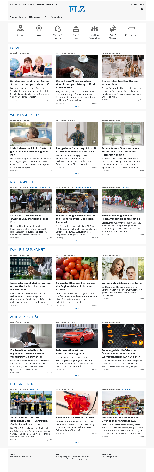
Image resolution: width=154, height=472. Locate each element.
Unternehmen (131, 28)
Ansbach (34, 390)
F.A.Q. (104, 457)
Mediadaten (106, 454)
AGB (57, 454)
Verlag (12, 454)
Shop (60, 4)
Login (141, 4)
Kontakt (134, 4)
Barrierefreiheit (61, 459)
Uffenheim (126, 390)
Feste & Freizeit (76, 28)
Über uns (22, 457)
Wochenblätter (29, 4)
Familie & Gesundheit (94, 28)
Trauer (49, 4)
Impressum (14, 457)
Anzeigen (40, 4)
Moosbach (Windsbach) (40, 188)
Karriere (20, 28)
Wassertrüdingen (84, 188)
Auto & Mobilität (113, 28)
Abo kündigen (85, 457)
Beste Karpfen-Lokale (54, 17)
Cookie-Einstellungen (74, 459)
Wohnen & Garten (57, 28)
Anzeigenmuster (111, 457)
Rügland (125, 188)
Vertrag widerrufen (88, 459)
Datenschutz (76, 457)
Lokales (39, 28)
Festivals (23, 17)
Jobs (55, 4)
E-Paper (18, 4)
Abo (11, 4)
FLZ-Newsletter (36, 17)
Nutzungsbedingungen (63, 457)
